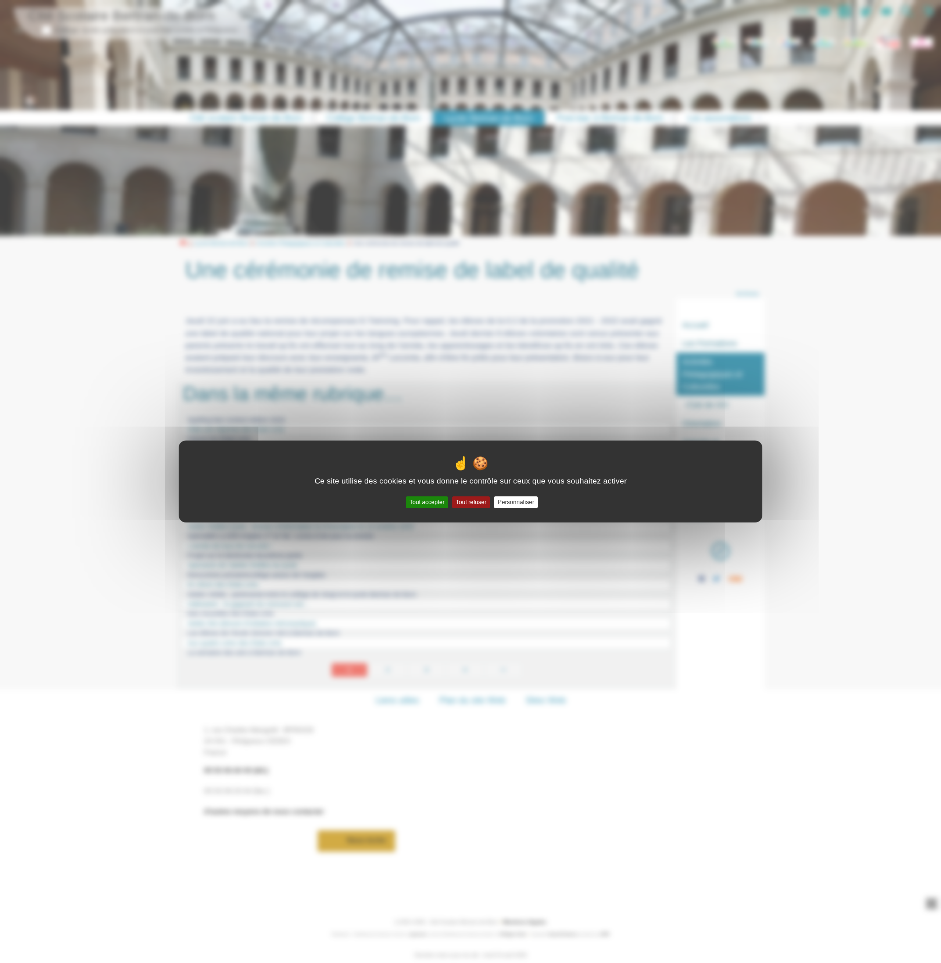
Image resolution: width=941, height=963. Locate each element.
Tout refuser (471, 502)
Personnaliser (516, 502)
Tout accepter (426, 502)
